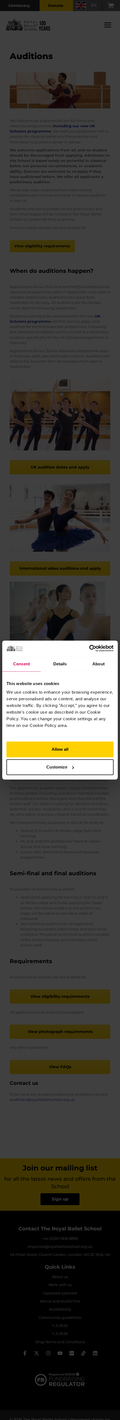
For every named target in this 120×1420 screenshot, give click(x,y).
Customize (56, 767)
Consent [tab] (21, 663)
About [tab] (98, 663)
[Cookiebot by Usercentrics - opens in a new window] (89, 648)
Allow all (60, 749)
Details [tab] (60, 663)
